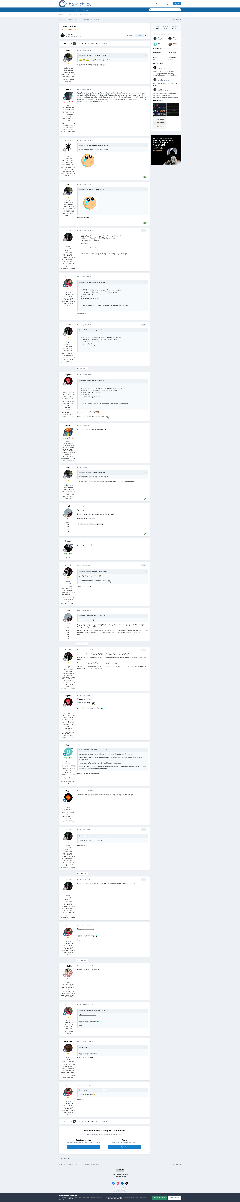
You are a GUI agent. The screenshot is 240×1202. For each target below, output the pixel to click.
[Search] (179, 9)
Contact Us (117, 1188)
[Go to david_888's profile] (68, 1048)
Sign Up (177, 3)
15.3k (69, 761)
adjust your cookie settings (115, 1197)
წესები (78, 10)
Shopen (68, 541)
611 (69, 982)
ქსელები (78, 36)
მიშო (68, 51)
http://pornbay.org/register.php (86, 518)
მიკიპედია (86, 10)
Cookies (125, 1188)
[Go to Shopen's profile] (68, 547)
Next (92, 43)
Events (69, 14)
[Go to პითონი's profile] (68, 432)
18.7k (69, 1057)
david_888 (68, 1041)
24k (69, 157)
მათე (68, 745)
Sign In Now (124, 1146)
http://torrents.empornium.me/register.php (90, 524)
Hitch (68, 506)
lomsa (67, 276)
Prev (64, 43)
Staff (75, 14)
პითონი (68, 425)
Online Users (84, 14)
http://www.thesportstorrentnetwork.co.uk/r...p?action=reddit (95, 514)
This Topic (172, 10)
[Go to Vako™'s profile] (68, 797)
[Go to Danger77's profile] (68, 381)
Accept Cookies (160, 1197)
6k (69, 807)
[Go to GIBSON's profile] (68, 147)
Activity (70, 10)
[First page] (61, 43)
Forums (61, 14)
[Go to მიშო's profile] (68, 57)
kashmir (70, 34)
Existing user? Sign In (163, 4)
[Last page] (96, 43)
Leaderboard (108, 10)
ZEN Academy (97, 10)
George (68, 89)
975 (69, 522)
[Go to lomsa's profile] (68, 283)
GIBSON (68, 141)
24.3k (69, 292)
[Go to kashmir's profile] (62, 35)
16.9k (69, 557)
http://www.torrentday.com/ (85, 929)
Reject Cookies (174, 1197)
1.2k (69, 391)
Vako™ (68, 791)
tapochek (80, 969)
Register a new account (84, 1146)
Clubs (117, 10)
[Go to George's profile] (68, 96)
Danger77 (68, 375)
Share (130, 35)
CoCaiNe (68, 966)
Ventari (124, 1176)
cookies (71, 1197)
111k (69, 105)
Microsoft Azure (123, 1174)
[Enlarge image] (80, 60)
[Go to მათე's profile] (68, 752)
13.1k (69, 67)
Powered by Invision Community (120, 1191)
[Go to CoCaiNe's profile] (68, 972)
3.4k (69, 246)
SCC (82, 236)
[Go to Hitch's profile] (68, 512)
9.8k (69, 441)
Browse (62, 10)
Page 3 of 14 (104, 43)
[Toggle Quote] (80, 55)
